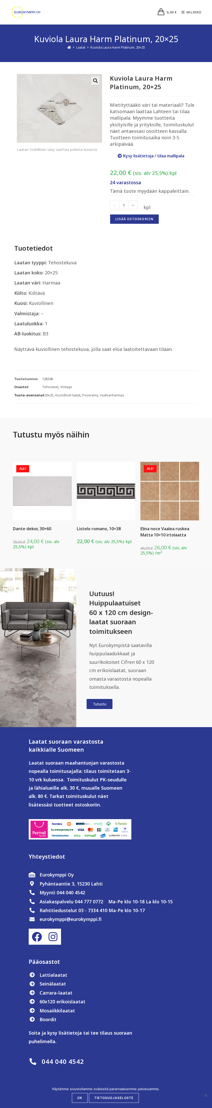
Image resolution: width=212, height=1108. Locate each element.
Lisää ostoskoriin (134, 219)
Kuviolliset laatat (67, 395)
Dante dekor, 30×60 (32, 529)
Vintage (66, 386)
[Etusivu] (69, 47)
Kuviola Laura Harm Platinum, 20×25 (117, 47)
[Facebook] (37, 937)
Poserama (90, 395)
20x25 (49, 395)
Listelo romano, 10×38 (99, 529)
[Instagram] (53, 937)
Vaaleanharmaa (112, 395)
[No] (205, 1095)
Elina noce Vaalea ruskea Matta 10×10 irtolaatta (164, 532)
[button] (95, 80)
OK (79, 1098)
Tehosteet (50, 386)
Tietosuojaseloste (113, 1098)
